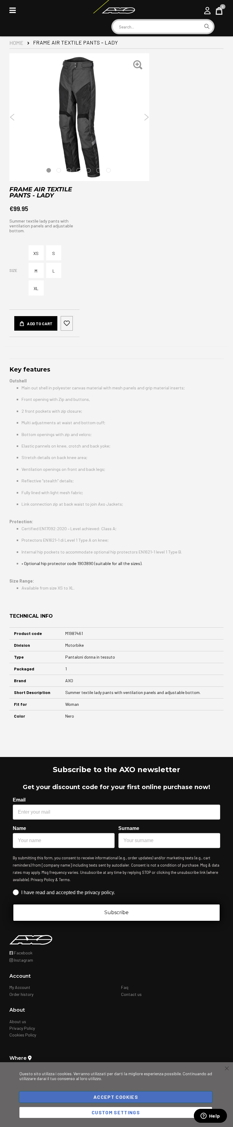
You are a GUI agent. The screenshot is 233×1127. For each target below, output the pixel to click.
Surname (128, 828)
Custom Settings (116, 1112)
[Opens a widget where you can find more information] (210, 1116)
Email (19, 799)
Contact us (131, 994)
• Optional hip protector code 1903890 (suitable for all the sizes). (82, 563)
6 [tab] (98, 170)
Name (19, 828)
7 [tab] (108, 170)
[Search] (207, 27)
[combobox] (157, 27)
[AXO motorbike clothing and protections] (114, 10)
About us (17, 1021)
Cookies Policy (22, 1034)
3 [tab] (68, 170)
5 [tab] (88, 170)
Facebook (22, 952)
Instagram (23, 960)
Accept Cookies (115, 1097)
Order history (21, 994)
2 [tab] (58, 170)
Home (16, 42)
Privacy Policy (22, 1028)
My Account (19, 987)
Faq (124, 987)
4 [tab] (78, 170)
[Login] (207, 10)
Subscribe (116, 912)
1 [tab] (48, 170)
